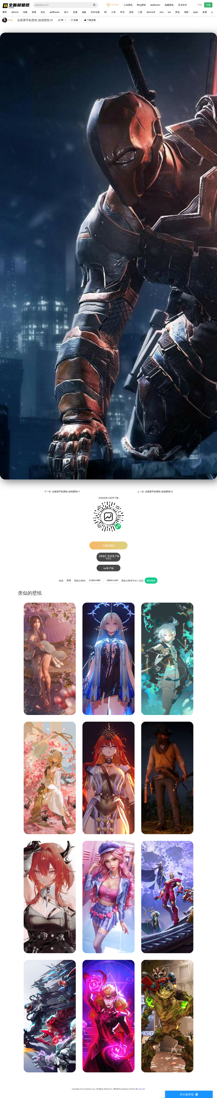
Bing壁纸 (141, 4)
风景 (34, 12)
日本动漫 (95, 12)
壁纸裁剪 (151, 580)
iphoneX (151, 12)
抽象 (84, 12)
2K (105, 12)
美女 (43, 12)
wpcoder (142, 1089)
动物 (25, 12)
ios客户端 (108, 568)
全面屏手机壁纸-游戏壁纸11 (66, 491)
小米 (113, 12)
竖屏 (205, 12)
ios (169, 12)
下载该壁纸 (109, 545)
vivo (161, 12)
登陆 (199, 4)
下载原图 (91, 19)
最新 (4, 11)
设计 (66, 12)
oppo (195, 12)
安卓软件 (182, 4)
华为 (122, 12)
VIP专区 (115, 4)
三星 (140, 12)
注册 (208, 4)
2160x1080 (94, 580)
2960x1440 (112, 580)
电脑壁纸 (169, 4)
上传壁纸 (128, 4)
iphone (15, 12)
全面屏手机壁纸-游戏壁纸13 (159, 491)
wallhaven (155, 4)
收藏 (75, 19)
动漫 (75, 12)
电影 (186, 12)
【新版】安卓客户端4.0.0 (108, 557)
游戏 (131, 12)
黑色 (177, 12)
